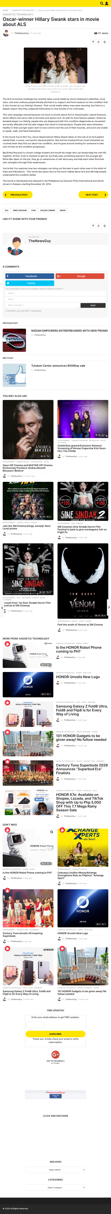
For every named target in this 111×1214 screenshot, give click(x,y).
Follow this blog (55, 1096)
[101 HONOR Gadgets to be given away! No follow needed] (28, 743)
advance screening (79, 440)
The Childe (62, 442)
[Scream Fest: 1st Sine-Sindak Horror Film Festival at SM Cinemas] (28, 569)
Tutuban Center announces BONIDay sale (58, 365)
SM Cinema (7, 600)
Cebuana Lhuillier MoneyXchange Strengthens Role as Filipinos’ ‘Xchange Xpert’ (81, 875)
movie (63, 210)
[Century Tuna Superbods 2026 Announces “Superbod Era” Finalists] (28, 773)
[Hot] (7, 644)
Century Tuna (89, 761)
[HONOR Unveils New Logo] (28, 684)
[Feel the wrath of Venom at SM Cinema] (83, 581)
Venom (88, 621)
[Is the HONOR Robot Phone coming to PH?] (28, 655)
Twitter (31, 283)
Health (79, 761)
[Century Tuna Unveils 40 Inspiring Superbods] (28, 908)
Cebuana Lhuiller (79, 869)
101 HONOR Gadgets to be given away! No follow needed (81, 738)
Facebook (31, 276)
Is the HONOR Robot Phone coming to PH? (79, 649)
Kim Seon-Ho (94, 440)
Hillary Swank (47, 210)
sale (95, 790)
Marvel (74, 621)
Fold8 (83, 702)
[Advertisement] (48, 1137)
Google (81, 276)
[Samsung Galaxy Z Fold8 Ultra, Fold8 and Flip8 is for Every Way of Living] (28, 714)
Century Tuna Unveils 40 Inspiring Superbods (23, 934)
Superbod (100, 761)
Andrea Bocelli (23, 462)
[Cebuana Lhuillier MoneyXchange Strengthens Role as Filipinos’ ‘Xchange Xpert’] (83, 848)
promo (34, 522)
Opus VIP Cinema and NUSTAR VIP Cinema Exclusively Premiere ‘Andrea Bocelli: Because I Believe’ (27, 468)
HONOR (79, 643)
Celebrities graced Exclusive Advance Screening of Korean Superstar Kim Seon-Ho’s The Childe (82, 448)
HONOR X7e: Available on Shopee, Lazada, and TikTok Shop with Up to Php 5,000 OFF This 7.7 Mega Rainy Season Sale (79, 802)
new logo (87, 673)
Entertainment (9, 462)
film (33, 210)
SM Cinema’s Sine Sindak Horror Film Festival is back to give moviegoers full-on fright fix (82, 529)
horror (79, 523)
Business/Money (64, 869)
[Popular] (7, 702)
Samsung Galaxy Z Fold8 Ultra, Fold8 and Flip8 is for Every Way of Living (82, 710)
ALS (6, 210)
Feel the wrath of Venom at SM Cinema (80, 624)
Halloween (26, 598)
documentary (37, 462)
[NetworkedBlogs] (55, 1092)
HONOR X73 (87, 790)
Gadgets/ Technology (18, 14)
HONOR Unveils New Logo (78, 677)
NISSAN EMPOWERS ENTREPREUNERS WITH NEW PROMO (69, 330)
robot (85, 643)
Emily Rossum (20, 210)
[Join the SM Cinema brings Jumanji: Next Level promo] (28, 501)
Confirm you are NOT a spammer (24, 310)
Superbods (34, 930)
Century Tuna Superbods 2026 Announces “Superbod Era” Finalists (82, 769)
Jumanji (20, 522)
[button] (102, 3)
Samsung (91, 702)
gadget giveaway (83, 732)
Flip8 (78, 702)
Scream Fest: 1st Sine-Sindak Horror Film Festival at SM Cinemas (27, 604)
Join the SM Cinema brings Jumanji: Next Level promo (26, 527)
